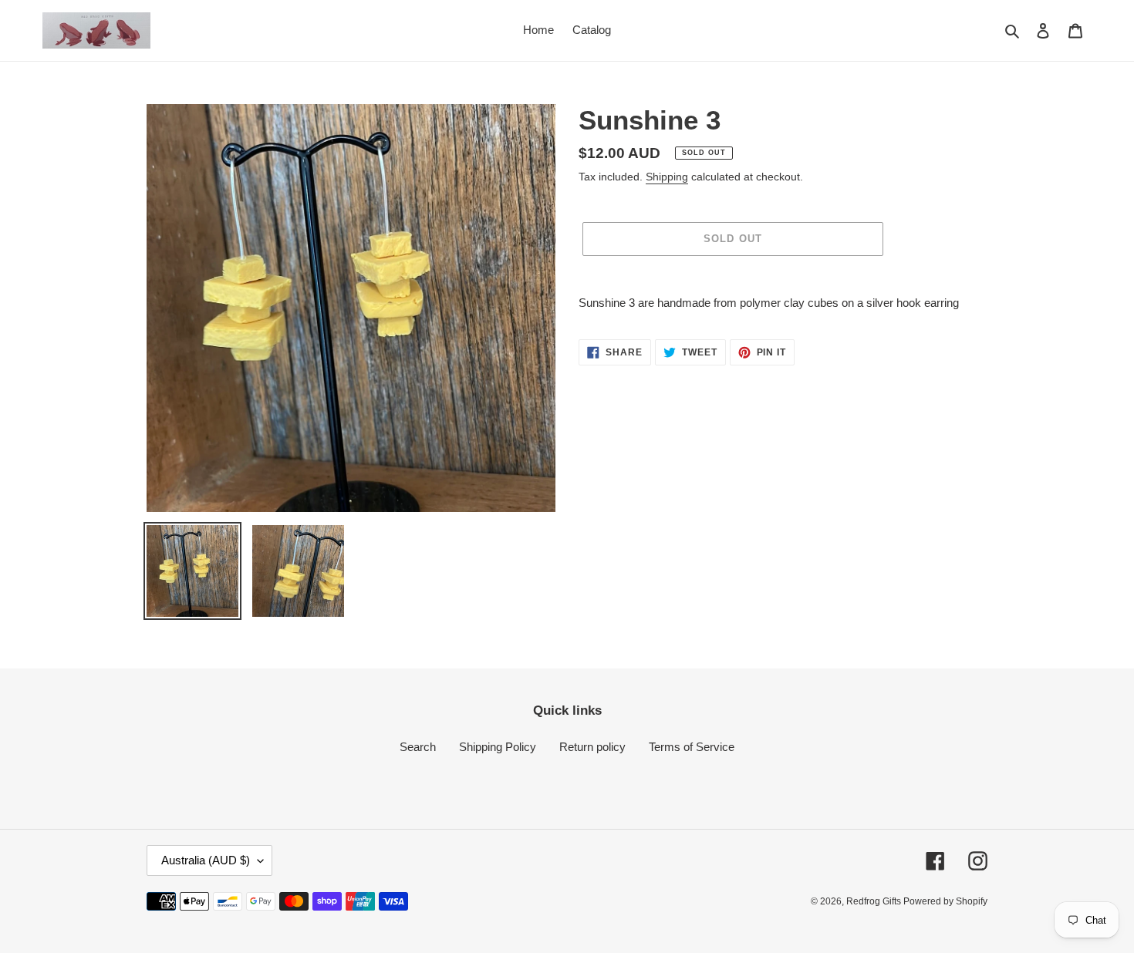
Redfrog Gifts (874, 901)
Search (418, 746)
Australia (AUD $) (205, 860)
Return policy (592, 746)
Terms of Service (691, 746)
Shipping (667, 176)
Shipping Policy (497, 746)
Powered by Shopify (945, 901)
